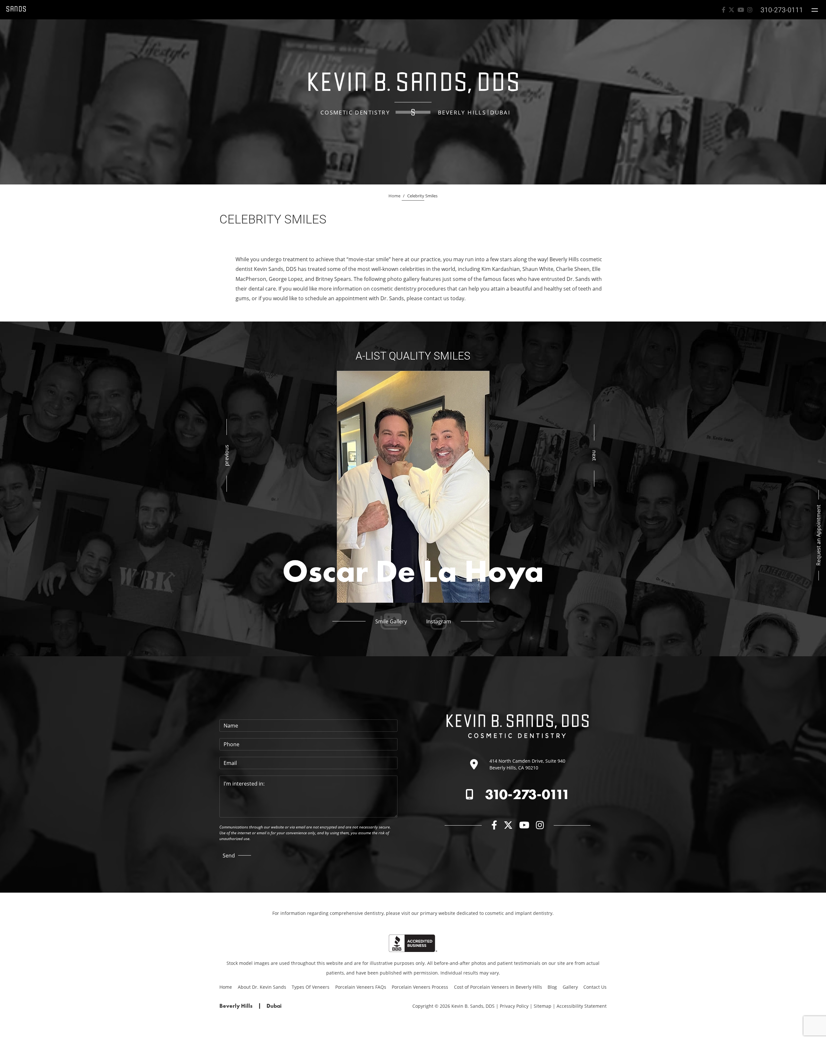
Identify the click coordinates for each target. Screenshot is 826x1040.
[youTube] (741, 10)
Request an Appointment (818, 534)
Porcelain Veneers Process (420, 987)
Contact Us (595, 987)
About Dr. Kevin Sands (262, 987)
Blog (552, 987)
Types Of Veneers (310, 987)
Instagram (438, 621)
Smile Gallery (391, 621)
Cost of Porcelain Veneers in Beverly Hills (498, 987)
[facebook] (723, 10)
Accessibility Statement (582, 1006)
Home (394, 196)
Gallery (570, 987)
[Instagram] (749, 10)
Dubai (500, 112)
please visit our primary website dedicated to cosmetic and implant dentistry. (470, 913)
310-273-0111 (527, 794)
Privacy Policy (514, 1006)
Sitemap (542, 1006)
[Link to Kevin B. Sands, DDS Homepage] (16, 9)
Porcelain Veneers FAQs (360, 987)
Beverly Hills (462, 112)
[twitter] (731, 10)
